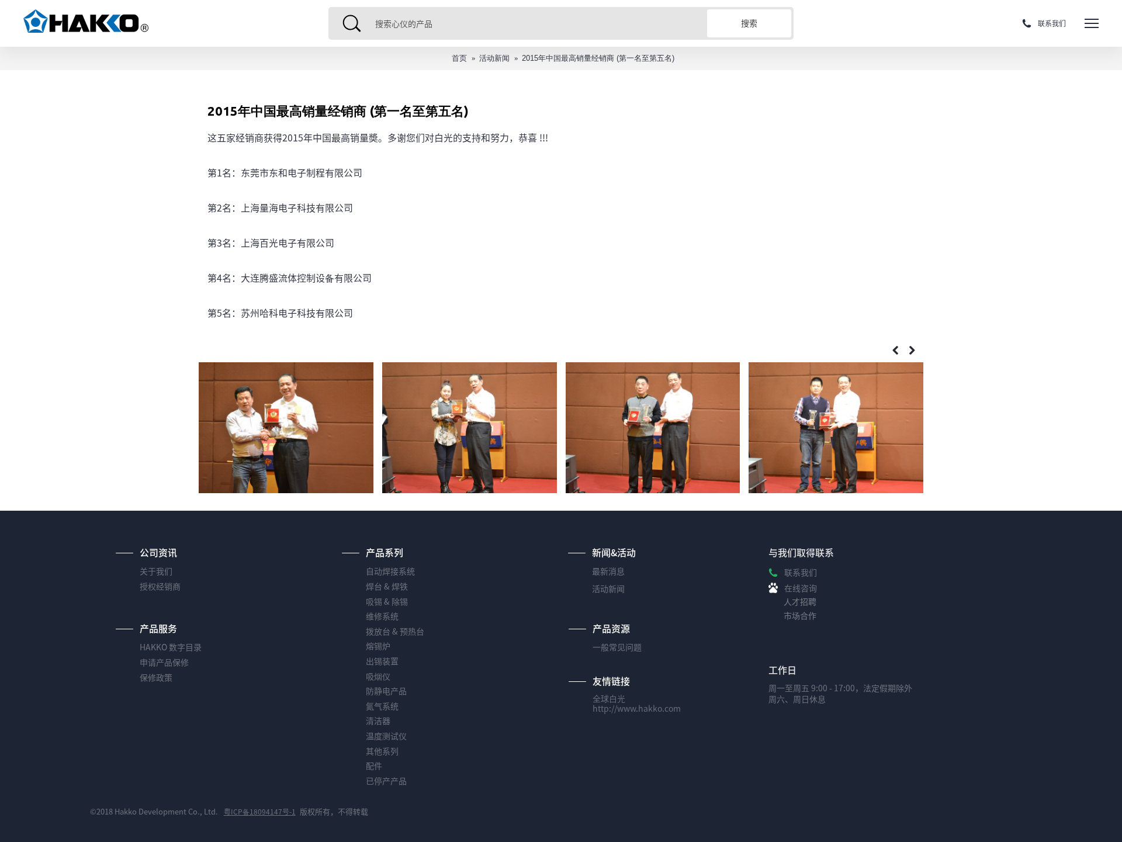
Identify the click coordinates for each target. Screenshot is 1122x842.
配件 (374, 765)
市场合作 (800, 615)
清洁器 (378, 720)
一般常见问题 (617, 647)
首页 (459, 58)
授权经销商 (160, 586)
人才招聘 (800, 601)
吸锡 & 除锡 (387, 601)
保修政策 (156, 677)
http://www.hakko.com (637, 708)
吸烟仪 (378, 676)
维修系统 (382, 616)
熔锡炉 (378, 646)
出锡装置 (382, 661)
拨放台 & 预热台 (395, 631)
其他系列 (382, 751)
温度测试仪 (386, 735)
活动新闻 (494, 58)
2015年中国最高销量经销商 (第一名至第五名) (598, 58)
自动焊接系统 (390, 571)
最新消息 (608, 571)
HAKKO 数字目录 (171, 647)
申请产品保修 (164, 662)
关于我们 (156, 571)
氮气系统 (382, 706)
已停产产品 (386, 780)
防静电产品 (386, 691)
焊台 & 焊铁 (387, 586)
